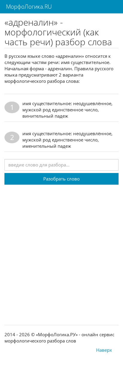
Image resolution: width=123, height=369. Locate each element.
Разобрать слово (61, 179)
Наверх (104, 350)
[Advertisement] (61, 246)
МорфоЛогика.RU (28, 6)
